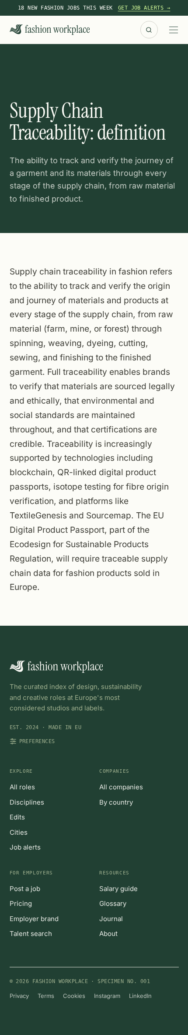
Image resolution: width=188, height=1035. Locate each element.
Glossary (112, 903)
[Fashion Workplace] (50, 29)
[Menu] (173, 29)
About (108, 933)
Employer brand (34, 919)
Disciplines (27, 802)
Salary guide (118, 888)
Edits (17, 817)
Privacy (19, 995)
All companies (121, 787)
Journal (111, 919)
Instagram (107, 995)
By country (116, 802)
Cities (19, 832)
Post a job (25, 888)
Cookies (74, 995)
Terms (46, 995)
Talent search (31, 933)
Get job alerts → (144, 8)
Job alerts (25, 847)
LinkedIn (140, 995)
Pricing (21, 903)
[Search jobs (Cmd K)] (149, 29)
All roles (22, 787)
